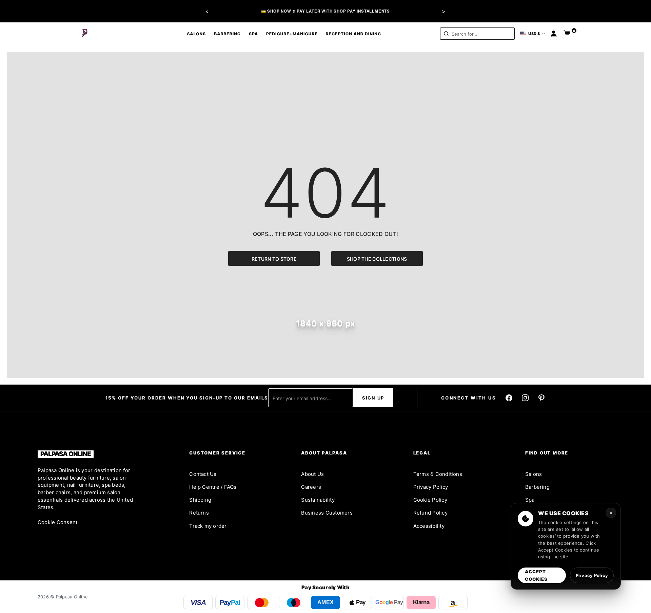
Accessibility (429, 526)
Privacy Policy (430, 487)
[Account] (553, 33)
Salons (196, 33)
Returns (199, 512)
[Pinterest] (541, 398)
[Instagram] (525, 398)
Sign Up (373, 398)
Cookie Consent (57, 522)
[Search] (446, 33)
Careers (311, 487)
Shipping (200, 500)
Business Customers (326, 512)
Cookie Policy (430, 500)
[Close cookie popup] (611, 513)
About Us (312, 474)
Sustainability (317, 500)
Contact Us (202, 474)
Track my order (207, 526)
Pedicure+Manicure (292, 33)
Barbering (227, 33)
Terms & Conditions (437, 474)
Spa (253, 33)
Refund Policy (430, 512)
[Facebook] (509, 398)
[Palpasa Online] (84, 33)
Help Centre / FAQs (212, 487)
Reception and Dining (353, 33)
